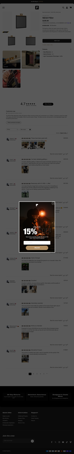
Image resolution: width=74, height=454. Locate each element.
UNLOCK (37, 247)
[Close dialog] (53, 203)
